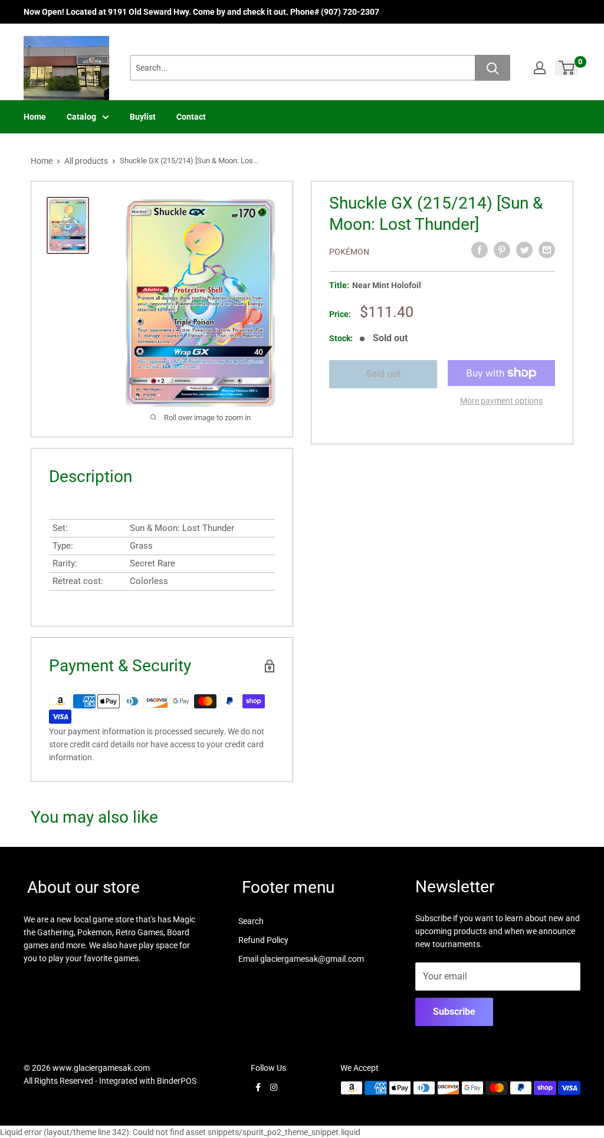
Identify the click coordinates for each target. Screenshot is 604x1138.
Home (35, 116)
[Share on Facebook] (479, 250)
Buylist (143, 116)
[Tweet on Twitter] (524, 250)
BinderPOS (176, 1081)
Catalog (81, 116)
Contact (191, 116)
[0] (567, 67)
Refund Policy (263, 940)
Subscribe (454, 1011)
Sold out (383, 374)
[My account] (540, 67)
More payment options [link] (501, 400)
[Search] (492, 68)
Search (251, 921)
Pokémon (349, 251)
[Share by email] (547, 250)
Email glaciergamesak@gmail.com (301, 959)
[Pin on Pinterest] (502, 250)
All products (86, 161)
